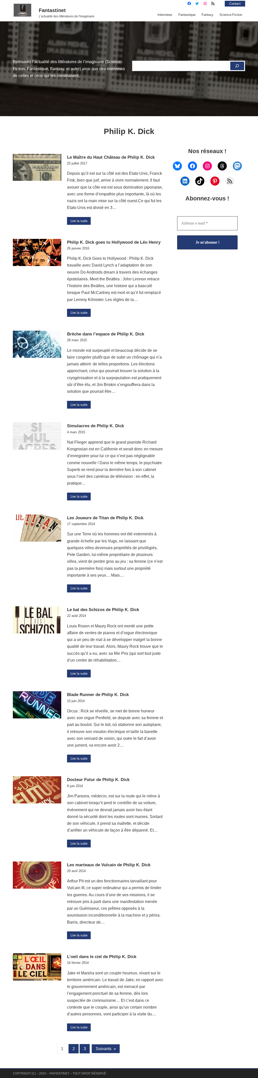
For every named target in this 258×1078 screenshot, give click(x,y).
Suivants (106, 1049)
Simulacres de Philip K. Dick (95, 425)
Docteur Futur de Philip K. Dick (98, 779)
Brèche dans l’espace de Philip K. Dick (105, 333)
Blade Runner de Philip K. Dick (98, 694)
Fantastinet (52, 10)
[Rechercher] (237, 66)
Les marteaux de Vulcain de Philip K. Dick (108, 864)
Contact (235, 4)
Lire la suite (79, 221)
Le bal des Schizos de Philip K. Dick (103, 609)
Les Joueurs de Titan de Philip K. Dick (105, 517)
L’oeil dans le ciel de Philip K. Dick (101, 956)
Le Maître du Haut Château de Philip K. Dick (111, 157)
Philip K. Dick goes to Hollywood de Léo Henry (113, 242)
